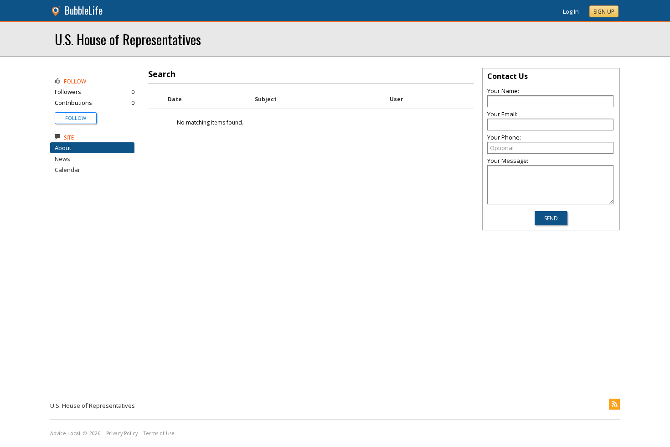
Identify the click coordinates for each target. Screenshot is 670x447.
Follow (75, 117)
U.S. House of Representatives (128, 39)
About (63, 148)
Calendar (67, 170)
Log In (571, 11)
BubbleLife (84, 10)
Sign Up (603, 12)
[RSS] (614, 404)
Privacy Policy (122, 433)
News (62, 159)
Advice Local (65, 433)
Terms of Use (159, 433)
